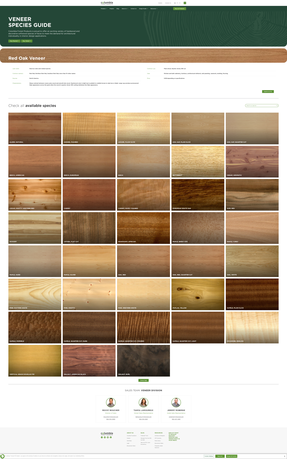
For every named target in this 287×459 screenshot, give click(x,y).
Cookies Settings (209, 456)
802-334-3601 (143, 419)
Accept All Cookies (231, 456)
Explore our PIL (268, 91)
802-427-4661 (176, 419)
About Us (130, 433)
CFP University (158, 438)
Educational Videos (131, 445)
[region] (143, 456)
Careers (160, 3)
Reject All (220, 456)
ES (179, 3)
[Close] (284, 456)
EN (175, 3)
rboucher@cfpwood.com (111, 417)
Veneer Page (143, 380)
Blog (142, 433)
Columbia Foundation (131, 435)
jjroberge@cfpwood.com (176, 417)
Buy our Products (179, 8)
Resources (158, 433)
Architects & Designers (160, 435)
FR (177, 3)
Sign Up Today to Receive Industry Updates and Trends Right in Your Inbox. (174, 436)
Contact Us (168, 3)
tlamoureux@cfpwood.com (143, 417)
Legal (128, 443)
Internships (129, 440)
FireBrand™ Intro (144, 435)
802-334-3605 (110, 419)
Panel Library (158, 440)
